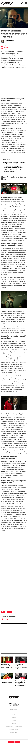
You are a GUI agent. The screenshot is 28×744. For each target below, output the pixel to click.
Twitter (19, 737)
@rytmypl (6, 47)
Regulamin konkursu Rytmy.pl (14, 726)
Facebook (8, 737)
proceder (9, 611)
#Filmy (17, 742)
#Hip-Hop (11, 742)
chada (3, 611)
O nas (14, 714)
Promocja (14, 717)
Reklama (14, 720)
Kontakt (14, 723)
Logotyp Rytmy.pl (14, 732)
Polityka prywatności (14, 729)
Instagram (13, 737)
